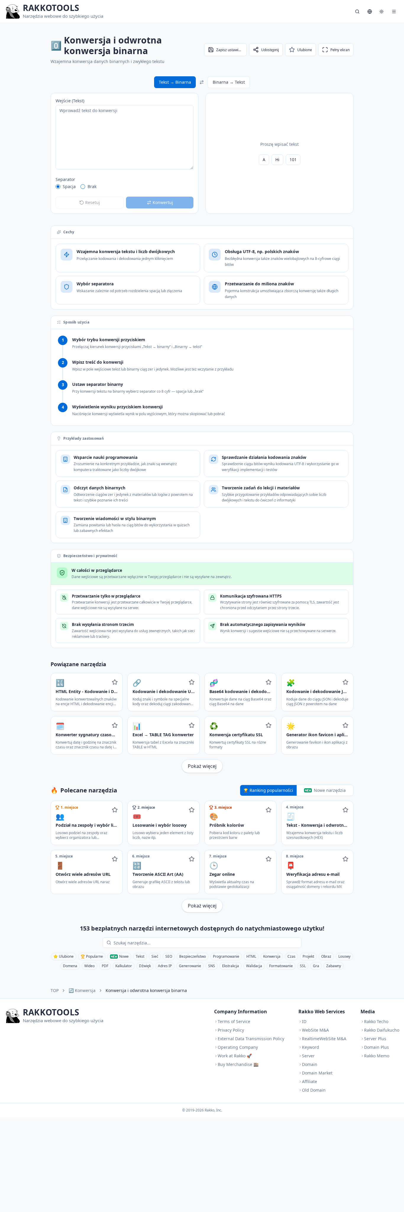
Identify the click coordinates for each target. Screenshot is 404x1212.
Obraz (326, 956)
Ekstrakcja (230, 965)
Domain (309, 1064)
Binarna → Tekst (229, 82)
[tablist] (296, 790)
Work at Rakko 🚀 (235, 1056)
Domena (70, 965)
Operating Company (238, 1047)
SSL (303, 965)
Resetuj (92, 202)
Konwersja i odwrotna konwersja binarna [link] (146, 990)
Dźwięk (145, 965)
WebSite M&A (315, 1030)
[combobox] (206, 943)
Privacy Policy (231, 1030)
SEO (168, 956)
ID (304, 1021)
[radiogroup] (124, 187)
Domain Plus (376, 1047)
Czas (291, 956)
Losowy (344, 956)
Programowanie (226, 956)
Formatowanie (281, 965)
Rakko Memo (376, 1056)
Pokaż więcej (202, 766)
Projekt (308, 956)
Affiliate (309, 1081)
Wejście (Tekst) (70, 100)
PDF (105, 965)
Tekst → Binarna (175, 82)
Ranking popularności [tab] (271, 790)
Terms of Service (234, 1021)
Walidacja (254, 965)
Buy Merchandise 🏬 (238, 1064)
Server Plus (375, 1038)
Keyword (310, 1047)
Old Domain (314, 1090)
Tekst (140, 956)
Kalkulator (123, 965)
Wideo (89, 965)
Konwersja (271, 956)
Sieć (154, 956)
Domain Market (317, 1073)
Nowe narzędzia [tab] (330, 790)
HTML (251, 956)
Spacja (69, 186)
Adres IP (165, 965)
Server (308, 1056)
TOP (55, 990)
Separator (65, 179)
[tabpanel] (202, 856)
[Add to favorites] (115, 682)
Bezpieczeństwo (192, 956)
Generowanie (190, 965)
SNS (211, 965)
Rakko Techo (376, 1021)
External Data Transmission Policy (251, 1038)
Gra (316, 965)
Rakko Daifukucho (381, 1030)
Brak (92, 186)
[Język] (369, 11)
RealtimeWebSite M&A (324, 1038)
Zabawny (333, 965)
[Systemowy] (381, 11)
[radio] (58, 186)
